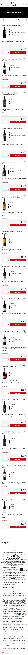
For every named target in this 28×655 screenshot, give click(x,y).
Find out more (5, 45)
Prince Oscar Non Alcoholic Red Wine (11, 163)
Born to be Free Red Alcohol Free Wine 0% (11, 60)
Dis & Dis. (18, 608)
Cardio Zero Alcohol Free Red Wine (12, 128)
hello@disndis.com (14, 564)
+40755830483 (14, 565)
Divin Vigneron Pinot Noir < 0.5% (11, 500)
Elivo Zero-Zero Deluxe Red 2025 (11, 25)
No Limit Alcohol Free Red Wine (11, 299)
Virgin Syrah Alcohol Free (9, 366)
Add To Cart (18, 52)
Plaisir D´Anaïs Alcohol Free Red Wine (11, 467)
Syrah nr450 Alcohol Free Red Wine (12, 400)
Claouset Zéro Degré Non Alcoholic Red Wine (12, 232)
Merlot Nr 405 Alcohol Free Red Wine (11, 433)
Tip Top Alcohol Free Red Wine (11, 331)
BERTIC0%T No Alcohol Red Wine (12, 267)
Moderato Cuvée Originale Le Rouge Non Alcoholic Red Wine (11, 197)
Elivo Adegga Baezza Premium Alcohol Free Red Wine (11, 94)
